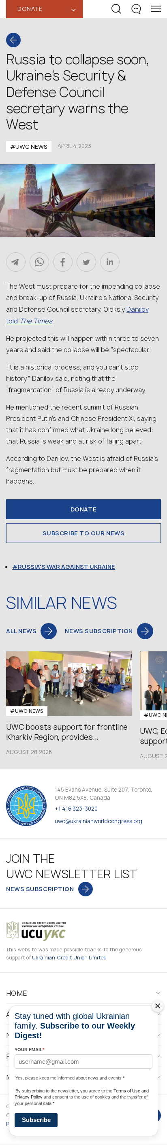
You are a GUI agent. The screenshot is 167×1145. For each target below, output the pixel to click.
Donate (83, 509)
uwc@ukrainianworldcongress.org (98, 821)
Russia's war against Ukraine (66, 566)
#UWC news (28, 146)
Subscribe (36, 1119)
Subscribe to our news (84, 533)
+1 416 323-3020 (76, 808)
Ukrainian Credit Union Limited (69, 957)
